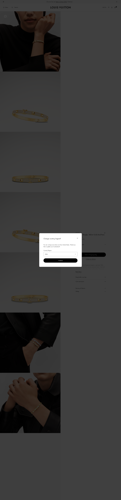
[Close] (77, 238)
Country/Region (47, 250)
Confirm (60, 260)
